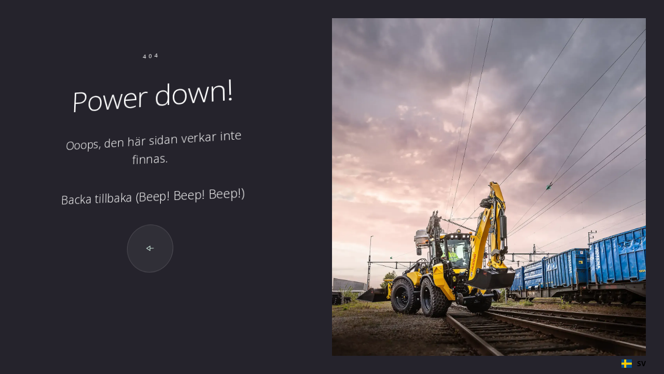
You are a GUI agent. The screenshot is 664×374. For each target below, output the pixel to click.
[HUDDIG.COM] (150, 248)
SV (641, 363)
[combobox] (634, 363)
